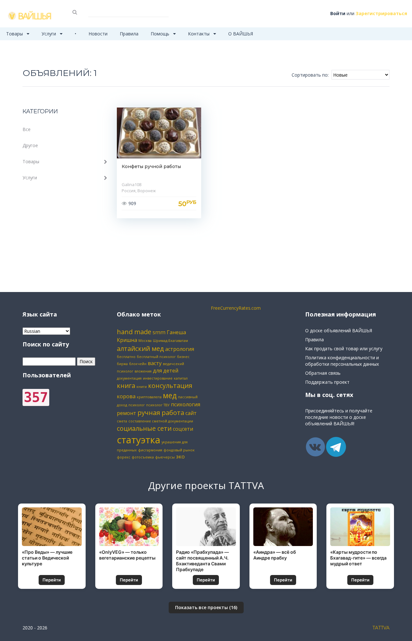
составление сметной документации (160, 421)
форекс (123, 457)
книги (141, 386)
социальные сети (144, 428)
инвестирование (158, 378)
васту (155, 363)
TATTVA (380, 628)
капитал (181, 378)
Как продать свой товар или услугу (343, 348)
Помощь (161, 34)
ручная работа (160, 412)
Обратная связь (323, 373)
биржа (122, 364)
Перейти (51, 579)
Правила (129, 34)
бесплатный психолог (156, 356)
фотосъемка (143, 457)
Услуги (49, 34)
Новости (98, 34)
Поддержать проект (327, 382)
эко (180, 456)
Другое (30, 145)
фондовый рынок (179, 450)
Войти (337, 13)
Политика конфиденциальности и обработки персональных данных (342, 360)
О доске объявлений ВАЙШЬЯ (338, 330)
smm (159, 332)
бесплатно (126, 356)
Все (27, 129)
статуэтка (138, 439)
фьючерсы (165, 457)
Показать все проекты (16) (206, 607)
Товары (15, 34)
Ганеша (176, 332)
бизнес (183, 356)
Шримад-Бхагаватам (170, 340)
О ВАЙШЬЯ (240, 34)
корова (126, 396)
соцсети (183, 428)
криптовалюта (149, 397)
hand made (134, 331)
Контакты (199, 34)
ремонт (126, 413)
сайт (191, 413)
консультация (170, 385)
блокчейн (137, 364)
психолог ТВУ (158, 405)
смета (122, 421)
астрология (179, 349)
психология (185, 404)
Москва (145, 340)
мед (170, 395)
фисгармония (150, 450)
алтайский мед (140, 348)
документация (129, 378)
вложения (143, 371)
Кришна (127, 340)
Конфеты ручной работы (151, 166)
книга (126, 385)
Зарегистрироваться (381, 13)
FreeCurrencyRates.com (236, 308)
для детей (165, 370)
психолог (136, 405)
